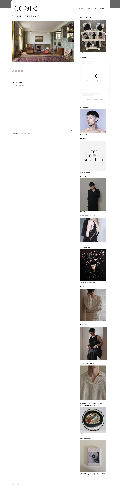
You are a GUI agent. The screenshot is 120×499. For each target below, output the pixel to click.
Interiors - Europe (31, 66)
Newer (14, 130)
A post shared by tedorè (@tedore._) (95, 99)
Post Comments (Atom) (24, 133)
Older (72, 130)
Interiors (22, 66)
